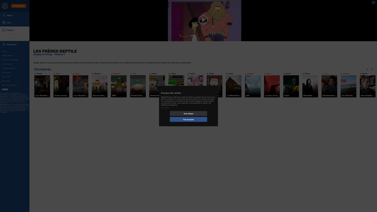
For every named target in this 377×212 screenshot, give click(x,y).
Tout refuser (188, 113)
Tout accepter (188, 119)
